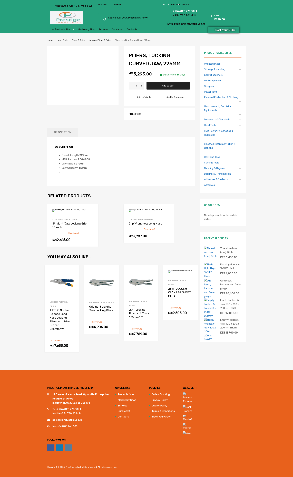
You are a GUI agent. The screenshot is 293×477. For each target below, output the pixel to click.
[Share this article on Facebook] (146, 114)
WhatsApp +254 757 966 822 (63, 5)
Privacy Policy (160, 400)
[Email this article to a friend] (164, 114)
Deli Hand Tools (212, 157)
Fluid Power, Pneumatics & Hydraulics (218, 133)
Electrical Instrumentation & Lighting (220, 146)
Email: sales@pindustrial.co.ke (177, 23)
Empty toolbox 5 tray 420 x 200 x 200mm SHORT (229, 323)
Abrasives (209, 185)
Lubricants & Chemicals (217, 119)
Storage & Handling (214, 69)
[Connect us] (50, 448)
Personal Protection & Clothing (221, 97)
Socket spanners (213, 75)
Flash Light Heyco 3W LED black (230, 266)
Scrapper (209, 86)
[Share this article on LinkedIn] (158, 114)
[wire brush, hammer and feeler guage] (211, 296)
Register (184, 4)
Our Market (117, 29)
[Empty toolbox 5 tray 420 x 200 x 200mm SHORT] (211, 339)
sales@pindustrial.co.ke (67, 419)
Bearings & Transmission (217, 173)
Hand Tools (62, 40)
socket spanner (212, 80)
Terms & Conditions (163, 411)
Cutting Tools (211, 162)
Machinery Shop (86, 29)
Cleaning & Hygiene (214, 168)
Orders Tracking (161, 394)
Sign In (174, 4)
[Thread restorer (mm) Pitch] (211, 256)
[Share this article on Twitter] (152, 114)
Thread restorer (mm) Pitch (229, 250)
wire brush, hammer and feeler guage (230, 284)
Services (103, 29)
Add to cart (168, 85)
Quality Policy (159, 405)
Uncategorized (212, 63)
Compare (117, 4)
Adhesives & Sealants (216, 179)
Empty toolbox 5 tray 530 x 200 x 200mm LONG (229, 304)
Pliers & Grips (78, 40)
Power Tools (210, 91)
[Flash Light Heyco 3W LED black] (211, 276)
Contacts (132, 29)
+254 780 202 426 (180, 15)
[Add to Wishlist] (73, 271)
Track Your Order (161, 416)
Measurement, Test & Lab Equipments (218, 108)
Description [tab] (62, 132)
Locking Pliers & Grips (100, 40)
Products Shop (63, 29)
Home (50, 40)
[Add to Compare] (73, 277)
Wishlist (102, 4)
